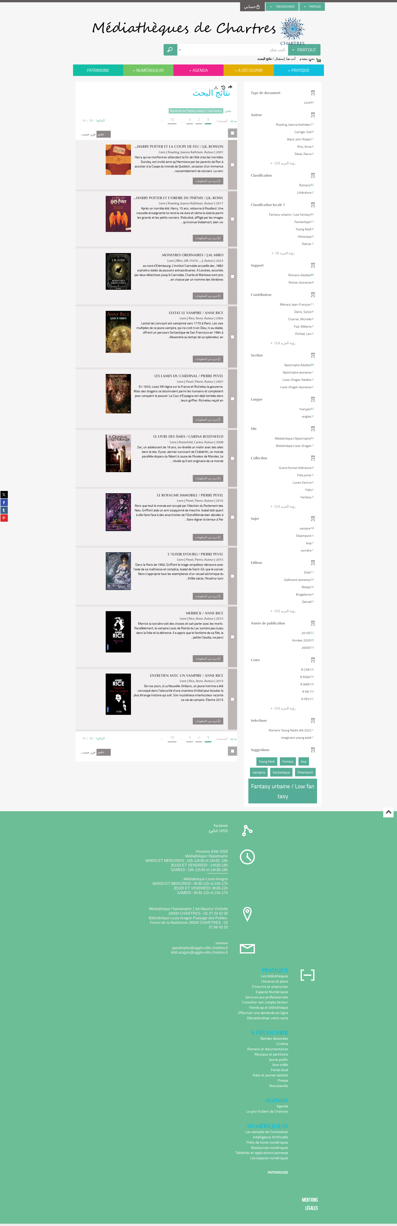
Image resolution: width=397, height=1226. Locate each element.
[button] (283, 102)
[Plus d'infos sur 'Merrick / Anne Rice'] (118, 631)
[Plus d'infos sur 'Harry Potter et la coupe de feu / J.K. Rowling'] (118, 160)
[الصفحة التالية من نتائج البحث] (162, 120)
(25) (284, 163)
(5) (285, 253)
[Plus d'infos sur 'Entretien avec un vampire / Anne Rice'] (118, 694)
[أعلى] (388, 812)
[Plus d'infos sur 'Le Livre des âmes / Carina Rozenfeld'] (118, 453)
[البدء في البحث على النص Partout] (170, 50)
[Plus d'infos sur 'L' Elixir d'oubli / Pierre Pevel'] (118, 571)
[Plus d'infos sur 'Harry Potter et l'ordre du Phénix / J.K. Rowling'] (118, 214)
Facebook (221, 825)
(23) (284, 343)
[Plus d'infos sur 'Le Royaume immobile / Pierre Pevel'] (118, 512)
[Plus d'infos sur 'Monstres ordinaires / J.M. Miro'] (118, 271)
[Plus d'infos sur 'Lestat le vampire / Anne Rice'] (118, 332)
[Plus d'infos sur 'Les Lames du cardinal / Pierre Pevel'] (118, 393)
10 (231, 121)
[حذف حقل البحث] (180, 50)
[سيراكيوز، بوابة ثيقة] (198, 31)
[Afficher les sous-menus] (305, 6)
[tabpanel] (198, 445)
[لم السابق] (217, 120)
